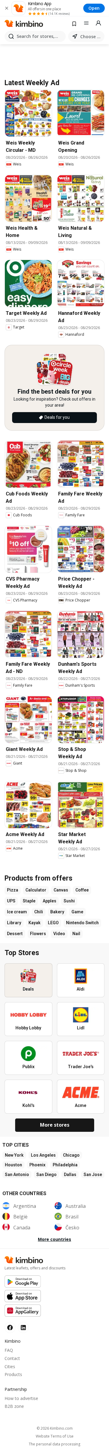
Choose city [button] (91, 36)
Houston (13, 1164)
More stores (54, 1124)
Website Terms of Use (55, 1436)
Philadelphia (65, 1164)
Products (13, 1374)
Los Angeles (43, 1155)
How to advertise (21, 1398)
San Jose (93, 1174)
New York (14, 1155)
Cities (10, 1366)
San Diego (46, 1174)
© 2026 (55, 1428)
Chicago (71, 1155)
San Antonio (17, 1174)
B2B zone (14, 1406)
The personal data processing (54, 1444)
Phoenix (37, 1164)
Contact (12, 1358)
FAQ (9, 1350)
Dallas (70, 1174)
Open (94, 8)
